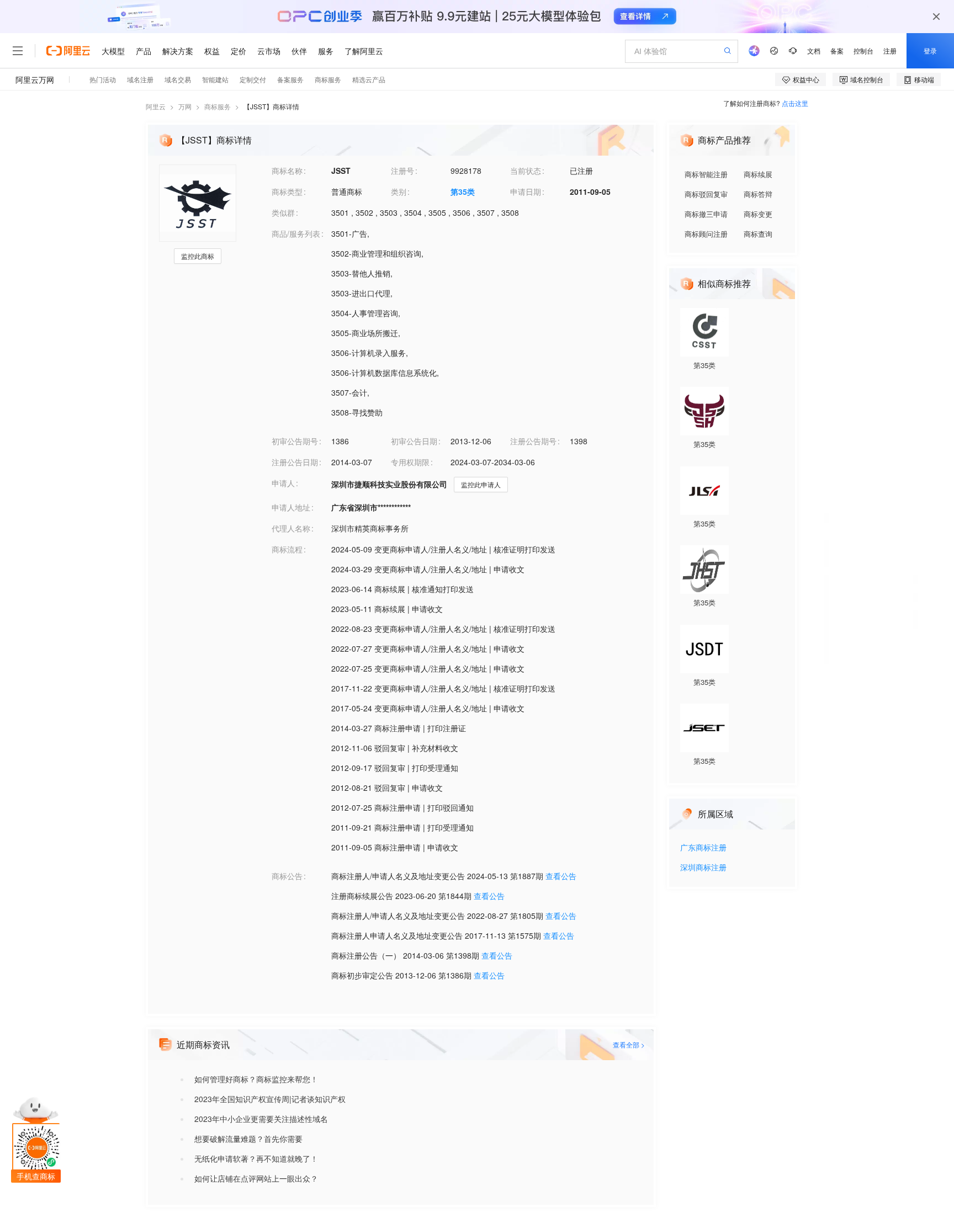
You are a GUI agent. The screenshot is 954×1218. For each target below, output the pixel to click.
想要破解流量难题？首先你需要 (248, 1138)
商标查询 (758, 233)
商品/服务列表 (296, 233)
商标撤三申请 (706, 214)
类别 (398, 191)
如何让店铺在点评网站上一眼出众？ (256, 1178)
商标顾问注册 (706, 233)
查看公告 (560, 875)
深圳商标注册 (703, 868)
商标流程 (287, 549)
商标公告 (287, 875)
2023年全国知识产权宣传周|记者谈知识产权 (270, 1098)
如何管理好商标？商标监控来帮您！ (256, 1078)
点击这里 (795, 103)
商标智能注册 (706, 174)
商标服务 (217, 106)
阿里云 (156, 106)
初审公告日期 (414, 440)
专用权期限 (410, 461)
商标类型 (287, 191)
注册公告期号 (533, 440)
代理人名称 (291, 528)
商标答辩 (758, 194)
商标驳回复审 (706, 194)
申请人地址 (291, 507)
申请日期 (525, 191)
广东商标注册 (703, 848)
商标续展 (758, 174)
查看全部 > (629, 1044)
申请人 (283, 482)
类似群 (283, 212)
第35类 (463, 191)
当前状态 (525, 170)
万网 (185, 106)
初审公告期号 (295, 440)
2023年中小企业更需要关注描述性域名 (261, 1118)
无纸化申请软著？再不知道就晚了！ (256, 1158)
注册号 (402, 170)
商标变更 (758, 214)
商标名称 (287, 170)
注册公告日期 (295, 461)
